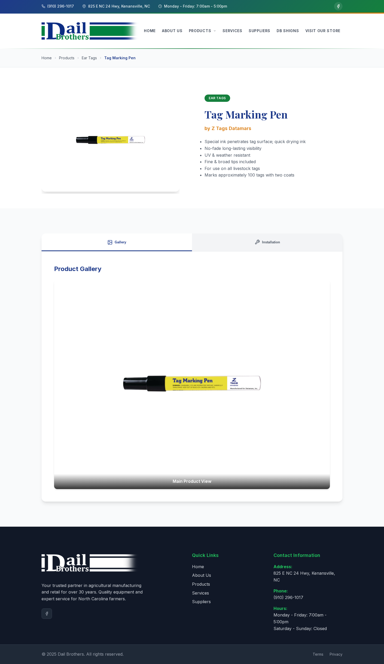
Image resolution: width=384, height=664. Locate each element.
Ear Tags (89, 58)
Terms (318, 654)
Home (47, 58)
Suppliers (201, 601)
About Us (201, 575)
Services (200, 593)
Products (66, 58)
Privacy (336, 654)
